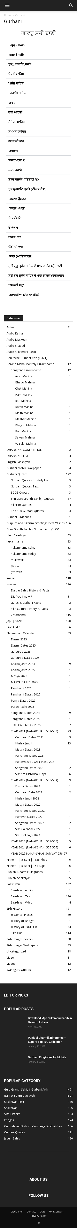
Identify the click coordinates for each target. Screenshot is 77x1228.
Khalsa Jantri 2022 (27, 798)
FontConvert (56, 1211)
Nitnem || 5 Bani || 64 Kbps (26, 866)
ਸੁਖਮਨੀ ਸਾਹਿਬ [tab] (17, 131)
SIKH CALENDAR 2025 (26, 725)
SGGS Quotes (20, 492)
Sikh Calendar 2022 (27, 829)
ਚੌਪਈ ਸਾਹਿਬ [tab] (16, 74)
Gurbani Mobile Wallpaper (24, 468)
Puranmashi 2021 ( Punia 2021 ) (36, 762)
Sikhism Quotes (21, 505)
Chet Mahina (23, 388)
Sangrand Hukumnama (26, 370)
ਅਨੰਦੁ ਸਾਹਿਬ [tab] (15, 83)
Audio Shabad (16, 346)
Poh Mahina (23, 431)
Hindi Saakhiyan (17, 535)
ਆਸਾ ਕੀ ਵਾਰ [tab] (16, 141)
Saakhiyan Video (21, 902)
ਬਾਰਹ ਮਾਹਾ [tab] (14, 237)
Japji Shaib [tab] (16, 45)
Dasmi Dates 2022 (27, 786)
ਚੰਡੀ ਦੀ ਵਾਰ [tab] (15, 247)
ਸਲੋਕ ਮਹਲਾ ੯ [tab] (16, 160)
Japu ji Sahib (15, 621)
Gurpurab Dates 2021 (29, 737)
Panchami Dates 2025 (25, 694)
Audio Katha (15, 333)
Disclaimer (16, 1211)
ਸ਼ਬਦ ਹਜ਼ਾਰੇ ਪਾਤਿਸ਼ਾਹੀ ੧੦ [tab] (23, 179)
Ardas (10, 327)
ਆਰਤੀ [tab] (12, 103)
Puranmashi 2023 (22, 707)
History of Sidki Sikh (24, 927)
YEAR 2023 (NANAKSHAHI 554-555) (34, 841)
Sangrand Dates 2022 (29, 823)
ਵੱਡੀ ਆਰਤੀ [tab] (15, 112)
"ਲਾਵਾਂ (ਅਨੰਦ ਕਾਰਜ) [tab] (20, 256)
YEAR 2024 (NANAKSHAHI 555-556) (34, 847)
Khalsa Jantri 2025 (23, 670)
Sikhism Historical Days (30, 774)
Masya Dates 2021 (27, 749)
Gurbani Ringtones (19, 517)
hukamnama (15, 541)
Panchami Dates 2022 (30, 811)
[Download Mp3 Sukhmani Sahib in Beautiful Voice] (14, 1023)
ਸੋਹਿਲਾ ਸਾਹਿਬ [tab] (16, 122)
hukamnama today (23, 554)
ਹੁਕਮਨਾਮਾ (16, 572)
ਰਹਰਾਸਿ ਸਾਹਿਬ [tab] (17, 93)
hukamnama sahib (23, 547)
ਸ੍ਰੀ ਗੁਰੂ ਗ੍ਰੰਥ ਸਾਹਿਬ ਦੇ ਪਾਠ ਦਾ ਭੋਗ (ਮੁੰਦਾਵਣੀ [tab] (35, 266)
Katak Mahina (24, 407)
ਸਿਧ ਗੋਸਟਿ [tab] (14, 218)
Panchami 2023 (21, 688)
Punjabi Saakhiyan (19, 878)
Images (11, 584)
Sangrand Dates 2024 (25, 713)
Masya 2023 (19, 676)
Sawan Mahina (25, 437)
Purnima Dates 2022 (29, 817)
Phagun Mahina (25, 425)
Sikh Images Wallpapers (22, 945)
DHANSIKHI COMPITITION (24, 450)
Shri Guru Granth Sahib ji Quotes (32, 499)
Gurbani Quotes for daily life (29, 480)
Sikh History (14, 908)
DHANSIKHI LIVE (18, 456)
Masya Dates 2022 (27, 804)
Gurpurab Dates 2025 (25, 658)
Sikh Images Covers (20, 939)
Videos (11, 964)
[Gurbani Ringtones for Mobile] (14, 1062)
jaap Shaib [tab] (16, 54)
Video (10, 957)
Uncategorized (16, 951)
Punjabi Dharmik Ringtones (25, 872)
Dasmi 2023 (19, 639)
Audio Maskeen (17, 339)
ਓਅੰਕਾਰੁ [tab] (13, 227)
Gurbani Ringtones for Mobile (47, 1057)
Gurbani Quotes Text (25, 486)
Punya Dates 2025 (23, 700)
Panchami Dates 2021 (30, 755)
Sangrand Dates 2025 (25, 719)
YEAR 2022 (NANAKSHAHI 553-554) (34, 780)
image (11, 578)
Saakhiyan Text (21, 896)
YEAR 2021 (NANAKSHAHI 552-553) (34, 731)
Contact (31, 1211)
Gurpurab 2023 (21, 651)
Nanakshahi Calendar (21, 633)
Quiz (42, 1211)
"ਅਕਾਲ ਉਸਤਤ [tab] (17, 199)
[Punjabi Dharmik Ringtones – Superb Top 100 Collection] (14, 1043)
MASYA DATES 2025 (24, 682)
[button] (7, 5)
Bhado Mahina (25, 382)
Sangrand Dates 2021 (29, 768)
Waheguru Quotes (19, 970)
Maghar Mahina (25, 419)
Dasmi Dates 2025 (23, 645)
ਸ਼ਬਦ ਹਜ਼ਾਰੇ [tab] (15, 170)
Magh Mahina (24, 413)
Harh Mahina (23, 394)
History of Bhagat (22, 921)
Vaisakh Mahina (25, 443)
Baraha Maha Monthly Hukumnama (30, 364)
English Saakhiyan (18, 462)
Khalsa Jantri (23, 743)
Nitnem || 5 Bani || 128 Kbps (27, 859)
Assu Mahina (23, 376)
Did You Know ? (21, 596)
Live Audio (13, 627)
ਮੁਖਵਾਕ (15, 566)
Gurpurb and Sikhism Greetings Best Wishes (36, 523)
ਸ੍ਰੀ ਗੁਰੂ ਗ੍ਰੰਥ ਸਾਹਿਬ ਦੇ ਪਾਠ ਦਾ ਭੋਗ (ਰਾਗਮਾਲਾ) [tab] (36, 275)
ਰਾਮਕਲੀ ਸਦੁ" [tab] (16, 285)
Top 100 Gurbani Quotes (27, 511)
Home (7, 15)
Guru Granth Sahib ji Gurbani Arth (29, 529)
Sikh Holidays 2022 (27, 835)
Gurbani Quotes (17, 474)
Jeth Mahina (23, 401)
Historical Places (22, 915)
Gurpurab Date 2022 (28, 792)
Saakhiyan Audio (22, 890)
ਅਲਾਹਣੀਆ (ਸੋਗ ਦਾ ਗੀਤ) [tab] (23, 295)
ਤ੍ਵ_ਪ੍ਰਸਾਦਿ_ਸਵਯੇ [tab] (19, 64)
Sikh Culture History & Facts (29, 609)
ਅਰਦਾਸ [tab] (13, 151)
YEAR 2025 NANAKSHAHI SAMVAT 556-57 (39, 853)
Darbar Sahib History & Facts (30, 590)
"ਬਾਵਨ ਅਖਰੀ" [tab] (16, 208)
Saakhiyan (13, 884)
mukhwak (17, 560)
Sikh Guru (17, 933)
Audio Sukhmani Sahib (21, 352)
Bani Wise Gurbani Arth (22, 358)
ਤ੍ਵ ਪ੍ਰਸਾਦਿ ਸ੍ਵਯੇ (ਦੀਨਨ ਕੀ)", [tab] (27, 189)
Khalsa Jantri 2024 (23, 664)
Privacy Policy (38, 1216)
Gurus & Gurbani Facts (26, 603)
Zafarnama (18, 615)
